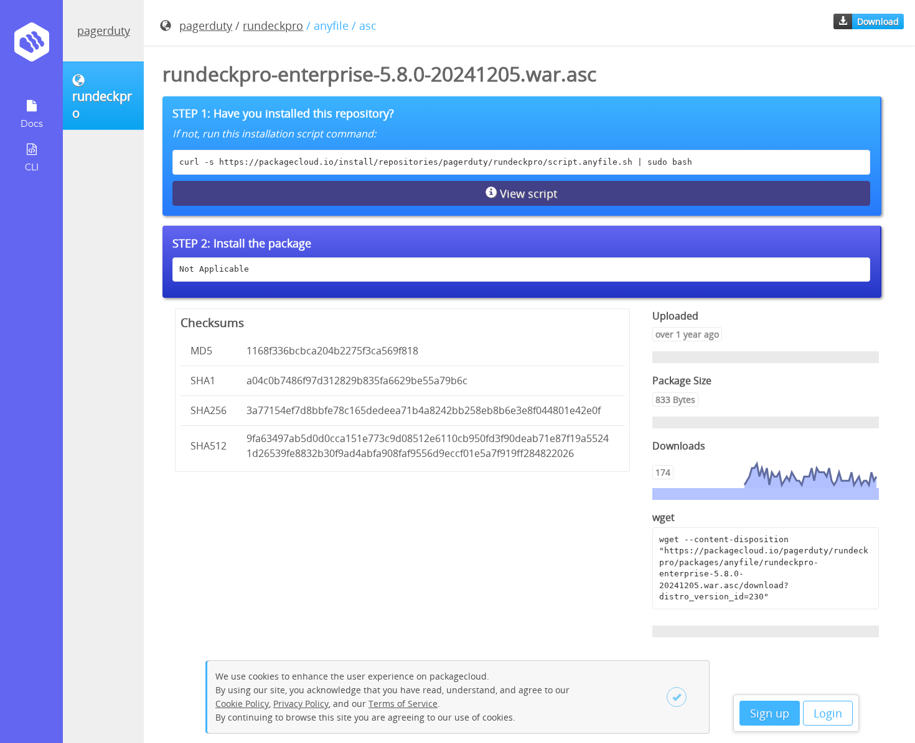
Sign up (769, 713)
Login (828, 713)
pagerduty (103, 30)
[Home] (31, 46)
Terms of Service (403, 703)
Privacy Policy (301, 703)
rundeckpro (273, 25)
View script (527, 193)
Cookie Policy (242, 703)
